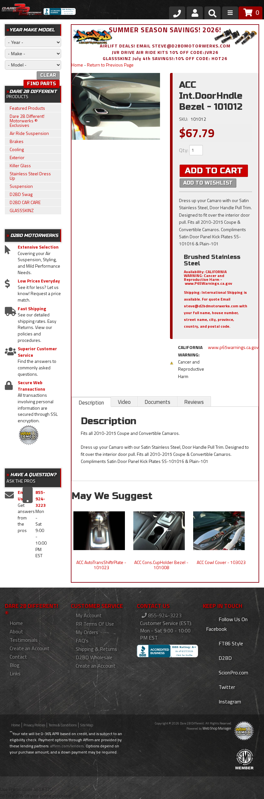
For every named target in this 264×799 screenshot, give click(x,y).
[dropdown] (230, 12)
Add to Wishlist (208, 183)
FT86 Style (230, 643)
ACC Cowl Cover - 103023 (221, 562)
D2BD (224, 658)
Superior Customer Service (37, 351)
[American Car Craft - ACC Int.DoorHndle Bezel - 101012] (115, 106)
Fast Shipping (32, 308)
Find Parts (41, 84)
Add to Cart (214, 171)
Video (124, 402)
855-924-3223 (164, 615)
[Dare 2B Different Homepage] (21, 10)
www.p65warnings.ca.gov (233, 347)
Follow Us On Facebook (227, 624)
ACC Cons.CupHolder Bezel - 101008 (161, 565)
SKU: (184, 119)
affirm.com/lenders (67, 746)
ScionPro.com (232, 672)
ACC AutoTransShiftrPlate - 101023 (101, 565)
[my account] (195, 12)
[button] (212, 14)
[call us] (177, 12)
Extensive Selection (38, 247)
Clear (48, 75)
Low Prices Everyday (39, 281)
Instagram (229, 701)
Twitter (226, 687)
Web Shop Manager (217, 728)
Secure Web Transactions (31, 385)
